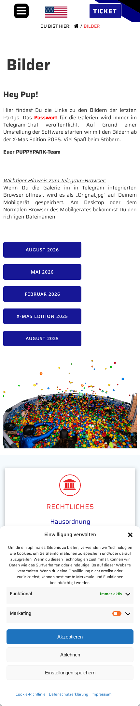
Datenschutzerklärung (68, 694)
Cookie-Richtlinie (31, 694)
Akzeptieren (70, 636)
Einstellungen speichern (70, 672)
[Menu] (21, 11)
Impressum (101, 694)
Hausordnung (70, 521)
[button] (130, 535)
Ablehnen (70, 654)
